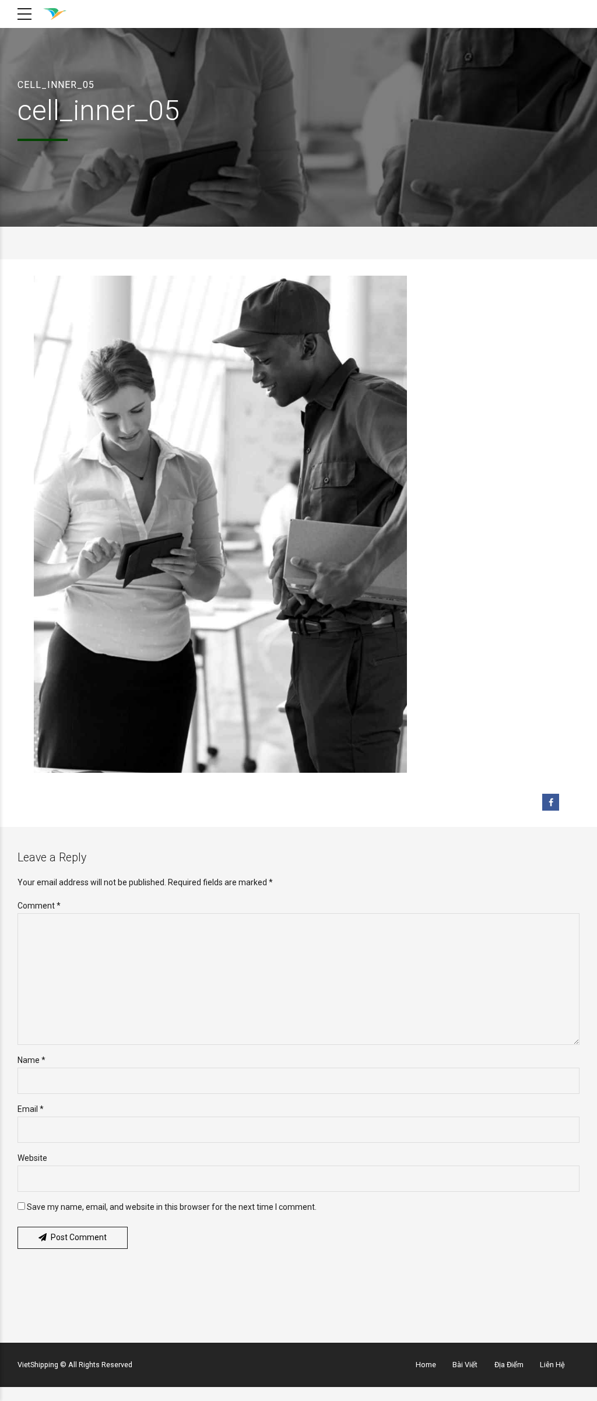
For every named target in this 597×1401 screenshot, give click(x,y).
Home (426, 1364)
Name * (31, 1060)
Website (32, 1158)
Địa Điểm (509, 1364)
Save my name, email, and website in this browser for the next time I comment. (172, 1207)
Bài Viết (464, 1364)
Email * (30, 1109)
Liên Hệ (552, 1364)
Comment (39, 905)
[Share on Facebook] (550, 802)
